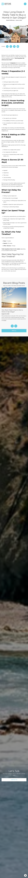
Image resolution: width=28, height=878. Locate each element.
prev (12, 326)
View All (14, 330)
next (15, 326)
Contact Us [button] (14, 779)
